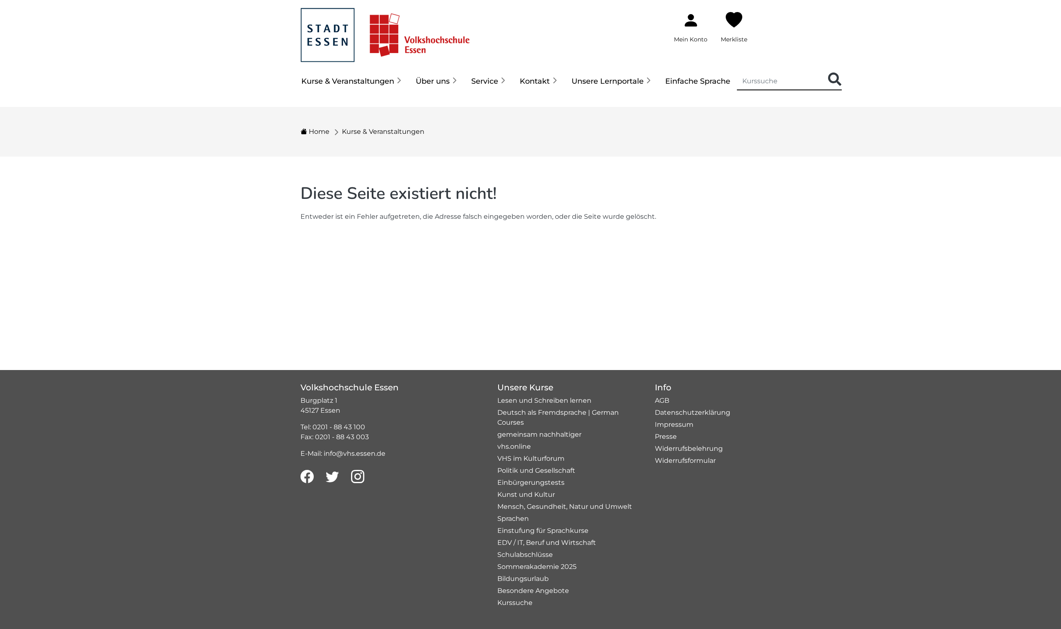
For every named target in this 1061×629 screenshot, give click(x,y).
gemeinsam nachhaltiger (539, 434)
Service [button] (484, 81)
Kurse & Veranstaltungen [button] (347, 81)
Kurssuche (515, 603)
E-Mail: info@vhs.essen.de (342, 453)
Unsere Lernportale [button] (608, 81)
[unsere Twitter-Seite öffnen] (332, 477)
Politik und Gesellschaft (536, 470)
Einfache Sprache (697, 81)
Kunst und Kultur (526, 494)
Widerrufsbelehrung (689, 448)
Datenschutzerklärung (692, 412)
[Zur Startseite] (385, 30)
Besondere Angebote (533, 591)
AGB (662, 400)
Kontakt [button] (535, 81)
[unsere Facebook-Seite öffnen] (307, 477)
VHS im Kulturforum (530, 458)
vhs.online (514, 446)
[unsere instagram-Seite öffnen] (357, 477)
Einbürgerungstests (530, 482)
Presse (666, 436)
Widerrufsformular (685, 460)
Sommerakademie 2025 (537, 567)
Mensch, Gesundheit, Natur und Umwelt (564, 506)
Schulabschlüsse (525, 555)
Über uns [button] (433, 81)
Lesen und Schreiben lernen (544, 400)
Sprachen (513, 519)
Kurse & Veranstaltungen (383, 131)
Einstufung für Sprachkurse (543, 531)
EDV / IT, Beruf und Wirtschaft (546, 543)
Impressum (674, 424)
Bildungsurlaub (523, 579)
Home (318, 131)
